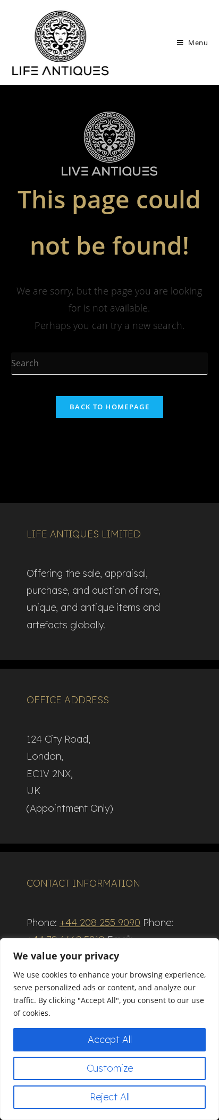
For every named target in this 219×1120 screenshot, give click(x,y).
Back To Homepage (109, 406)
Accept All (110, 1039)
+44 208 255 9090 (100, 922)
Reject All (110, 1097)
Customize (110, 1068)
